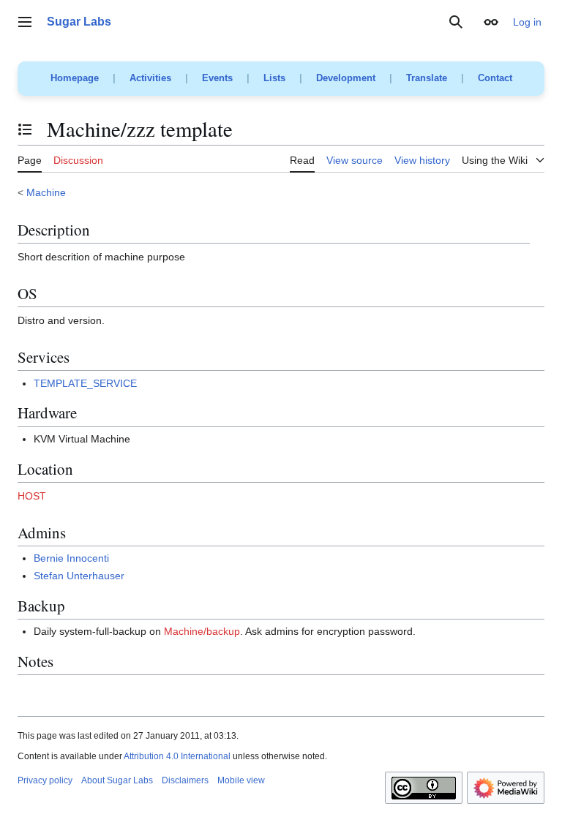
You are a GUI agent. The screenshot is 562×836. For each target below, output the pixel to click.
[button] (25, 22)
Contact (495, 77)
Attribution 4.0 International (177, 756)
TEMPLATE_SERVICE (85, 383)
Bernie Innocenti (71, 558)
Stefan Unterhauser (79, 575)
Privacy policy (45, 780)
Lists (274, 77)
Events (217, 77)
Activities (150, 77)
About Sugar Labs (117, 780)
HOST (32, 496)
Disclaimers (185, 780)
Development (345, 77)
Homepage (74, 77)
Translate (426, 77)
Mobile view (241, 780)
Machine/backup (202, 631)
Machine (46, 192)
